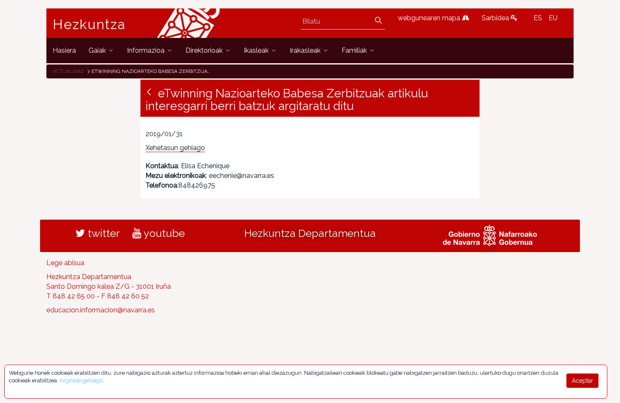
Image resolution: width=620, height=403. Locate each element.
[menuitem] (64, 50)
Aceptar (582, 380)
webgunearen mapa (430, 18)
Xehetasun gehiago (175, 148)
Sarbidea (496, 18)
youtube (163, 233)
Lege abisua (65, 263)
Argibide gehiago (80, 380)
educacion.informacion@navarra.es (100, 310)
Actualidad (68, 71)
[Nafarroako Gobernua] (490, 234)
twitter (102, 233)
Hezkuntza (89, 24)
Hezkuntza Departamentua (310, 233)
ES (538, 18)
